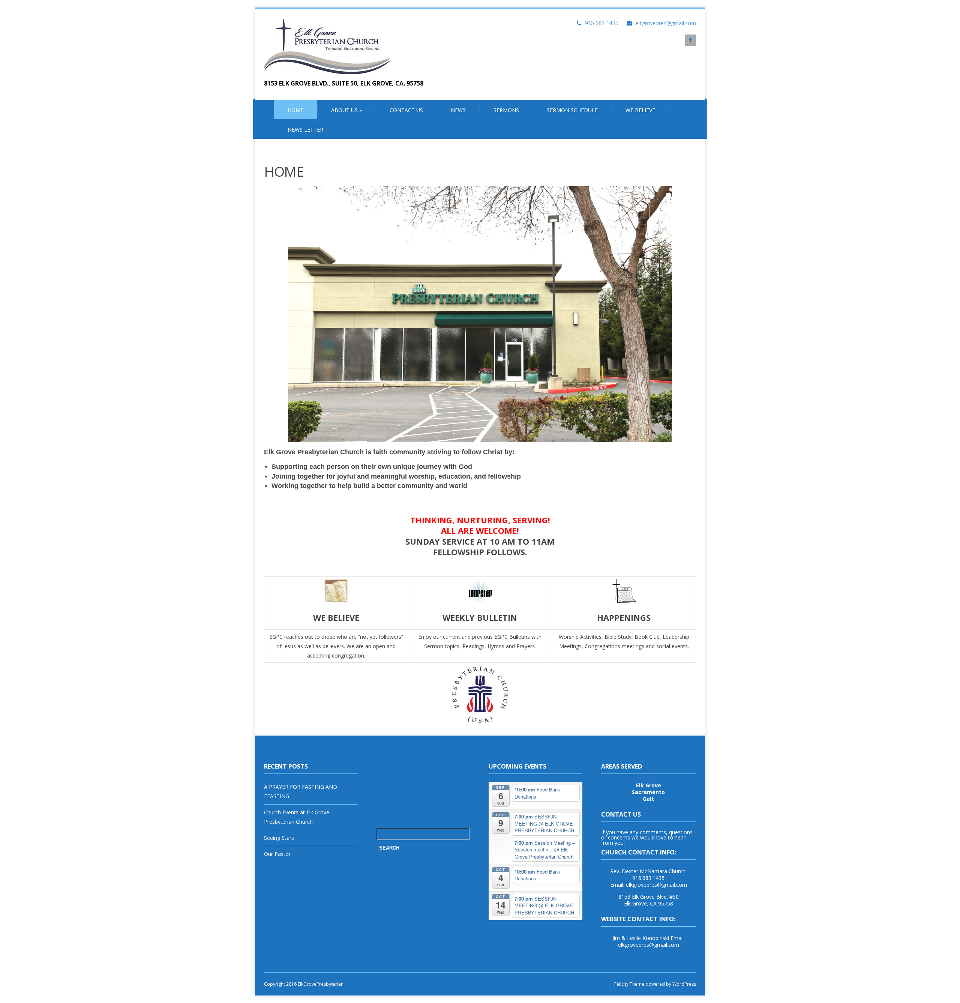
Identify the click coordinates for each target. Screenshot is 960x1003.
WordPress (683, 984)
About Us (346, 110)
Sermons (506, 110)
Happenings (624, 617)
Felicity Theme (629, 984)
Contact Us (406, 110)
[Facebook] (690, 40)
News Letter (305, 129)
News (458, 110)
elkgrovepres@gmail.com (666, 23)
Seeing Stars (279, 837)
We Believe (640, 110)
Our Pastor (277, 853)
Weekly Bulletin (479, 617)
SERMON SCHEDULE (572, 110)
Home (295, 110)
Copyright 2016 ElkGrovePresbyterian (304, 984)
